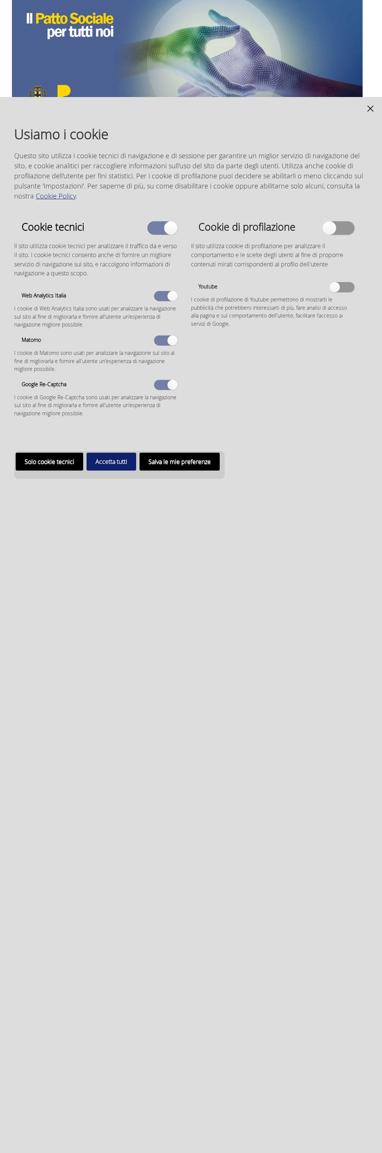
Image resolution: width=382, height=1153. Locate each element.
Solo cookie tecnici (49, 461)
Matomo (31, 339)
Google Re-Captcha (44, 384)
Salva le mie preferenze (179, 461)
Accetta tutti (111, 461)
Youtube (207, 286)
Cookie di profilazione (246, 226)
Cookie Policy (56, 195)
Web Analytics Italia (44, 295)
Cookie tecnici (53, 226)
